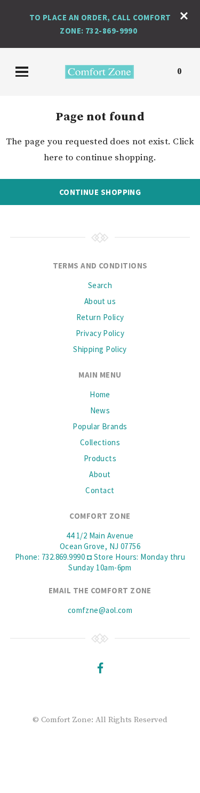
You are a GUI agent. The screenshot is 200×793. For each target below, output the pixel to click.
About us (100, 301)
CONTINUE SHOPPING (100, 192)
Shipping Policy (100, 349)
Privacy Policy (100, 333)
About (99, 474)
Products (100, 458)
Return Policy (100, 317)
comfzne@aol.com (100, 610)
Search (100, 285)
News (100, 410)
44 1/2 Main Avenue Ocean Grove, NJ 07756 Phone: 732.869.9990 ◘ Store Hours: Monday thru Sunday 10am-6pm (100, 551)
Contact (99, 490)
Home (100, 394)
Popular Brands (100, 426)
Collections (100, 442)
